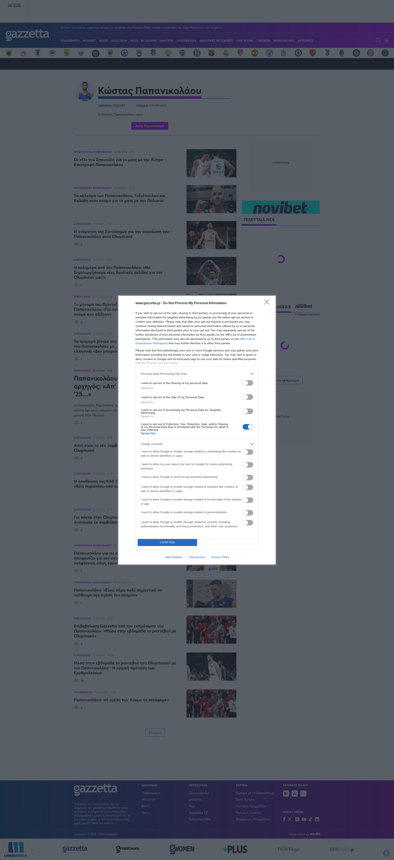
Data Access (197, 557)
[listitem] (197, 374)
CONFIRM (167, 542)
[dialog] (197, 430)
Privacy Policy (220, 557)
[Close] (268, 303)
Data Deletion (174, 557)
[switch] (248, 383)
